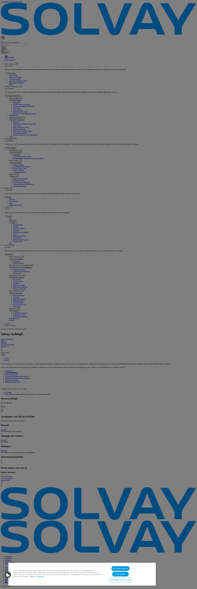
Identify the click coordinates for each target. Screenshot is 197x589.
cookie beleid (40, 576)
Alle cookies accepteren (121, 568)
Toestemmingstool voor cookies (120, 579)
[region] (82, 574)
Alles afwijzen (120, 574)
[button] (8, 575)
